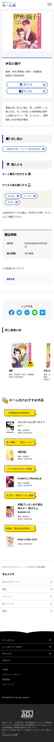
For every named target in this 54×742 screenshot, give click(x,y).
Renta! (11, 202)
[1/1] (27, 31)
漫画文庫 (10, 279)
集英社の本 (34, 213)
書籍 (4, 611)
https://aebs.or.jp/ (8, 735)
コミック (23, 567)
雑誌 (4, 589)
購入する (28, 84)
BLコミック (8, 604)
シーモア (28, 196)
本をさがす (13, 567)
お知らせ (6, 660)
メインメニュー (49, 4)
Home (4, 567)
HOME (5, 669)
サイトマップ (8, 684)
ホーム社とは (8, 640)
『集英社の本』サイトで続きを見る (22, 149)
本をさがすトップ (11, 582)
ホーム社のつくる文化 (12, 647)
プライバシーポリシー (12, 674)
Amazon (11, 196)
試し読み (28, 91)
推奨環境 (6, 679)
